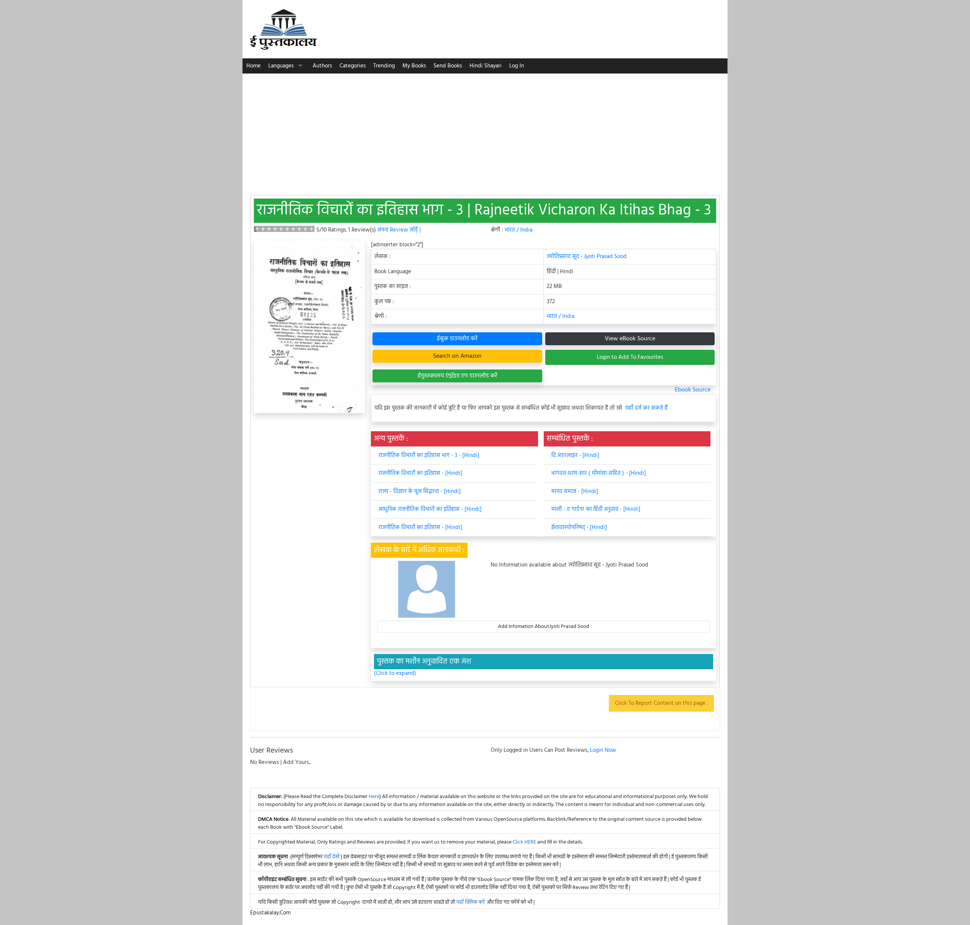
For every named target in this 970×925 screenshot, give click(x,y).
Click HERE (524, 842)
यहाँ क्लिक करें (470, 902)
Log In (516, 65)
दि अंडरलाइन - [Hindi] (575, 455)
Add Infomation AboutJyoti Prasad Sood (543, 626)
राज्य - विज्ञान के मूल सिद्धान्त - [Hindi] (420, 491)
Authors (322, 65)
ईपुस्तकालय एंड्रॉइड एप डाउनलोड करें (457, 376)
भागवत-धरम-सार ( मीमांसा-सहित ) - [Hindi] (598, 473)
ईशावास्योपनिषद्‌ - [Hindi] (579, 527)
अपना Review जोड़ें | (399, 230)
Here (374, 796)
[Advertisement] (485, 130)
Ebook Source (692, 390)
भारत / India (518, 230)
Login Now (603, 750)
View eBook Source (630, 339)
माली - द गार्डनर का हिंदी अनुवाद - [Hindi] (595, 509)
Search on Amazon (457, 356)
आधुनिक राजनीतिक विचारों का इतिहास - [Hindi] (430, 509)
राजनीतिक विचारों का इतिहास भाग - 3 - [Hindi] (429, 455)
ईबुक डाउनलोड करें (457, 339)
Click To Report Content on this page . (661, 703)
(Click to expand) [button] (395, 673)
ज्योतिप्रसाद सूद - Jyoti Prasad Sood (587, 256)
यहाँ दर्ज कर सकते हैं (646, 408)
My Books (414, 65)
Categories (353, 65)
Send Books (447, 65)
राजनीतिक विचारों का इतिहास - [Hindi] (420, 473)
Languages (281, 65)
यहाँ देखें (332, 857)
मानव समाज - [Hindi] (574, 491)
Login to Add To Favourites (630, 357)
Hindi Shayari (485, 65)
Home (253, 65)
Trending (384, 65)
